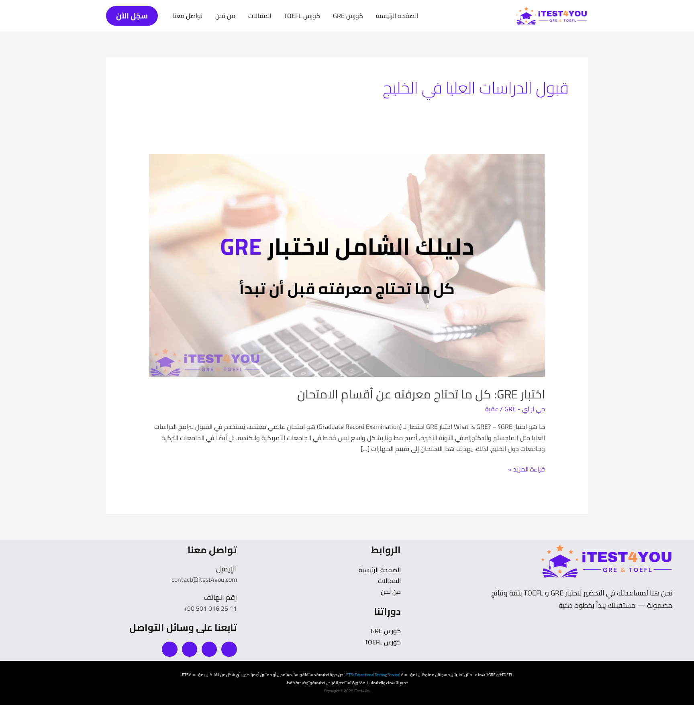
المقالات (259, 16)
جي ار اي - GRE (524, 409)
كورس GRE (348, 16)
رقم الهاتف (220, 597)
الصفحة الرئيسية (397, 16)
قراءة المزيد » (526, 469)
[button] (132, 16)
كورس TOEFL (302, 16)
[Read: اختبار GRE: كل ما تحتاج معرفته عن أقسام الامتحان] (347, 265)
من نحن (225, 16)
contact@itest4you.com (204, 579)
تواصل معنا (187, 16)
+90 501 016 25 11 (210, 608)
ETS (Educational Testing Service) (373, 675)
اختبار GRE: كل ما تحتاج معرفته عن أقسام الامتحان (421, 394)
